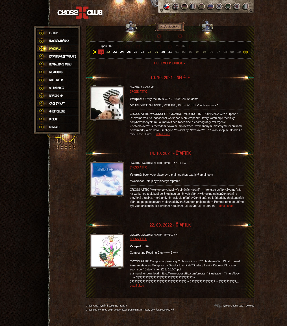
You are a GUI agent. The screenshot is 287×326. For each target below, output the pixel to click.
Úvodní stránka (59, 41)
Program (55, 48)
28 (149, 52)
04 (198, 52)
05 (205, 52)
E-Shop (53, 33)
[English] (175, 6)
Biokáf (53, 119)
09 (232, 52)
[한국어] (219, 6)
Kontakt (54, 127)
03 (191, 52)
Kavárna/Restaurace (62, 56)
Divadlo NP (56, 95)
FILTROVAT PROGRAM (170, 63)
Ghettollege (57, 111)
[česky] (167, 6)
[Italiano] (245, 6)
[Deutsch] (184, 6)
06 (211, 52)
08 (225, 52)
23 (115, 52)
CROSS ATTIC (138, 91)
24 (122, 52)
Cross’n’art (57, 103)
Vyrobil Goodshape (232, 305)
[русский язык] (210, 6)
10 (239, 52)
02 (184, 52)
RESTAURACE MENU (60, 64)
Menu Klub (56, 72)
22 (108, 52)
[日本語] (237, 6)
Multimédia (56, 80)
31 (170, 52)
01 (177, 52)
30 (163, 52)
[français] (193, 6)
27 (142, 52)
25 (129, 52)
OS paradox (56, 88)
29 (156, 52)
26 (135, 52)
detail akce (163, 134)
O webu (250, 305)
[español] (202, 6)
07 (218, 52)
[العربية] (228, 6)
